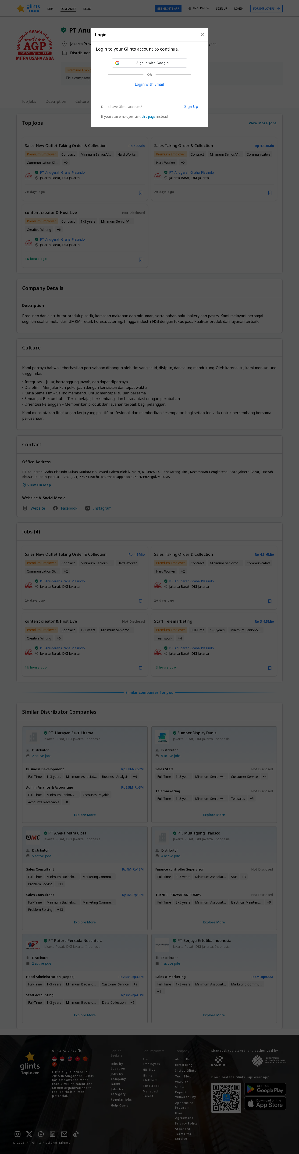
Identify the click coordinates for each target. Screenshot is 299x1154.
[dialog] (149, 77)
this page (149, 116)
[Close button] (202, 34)
